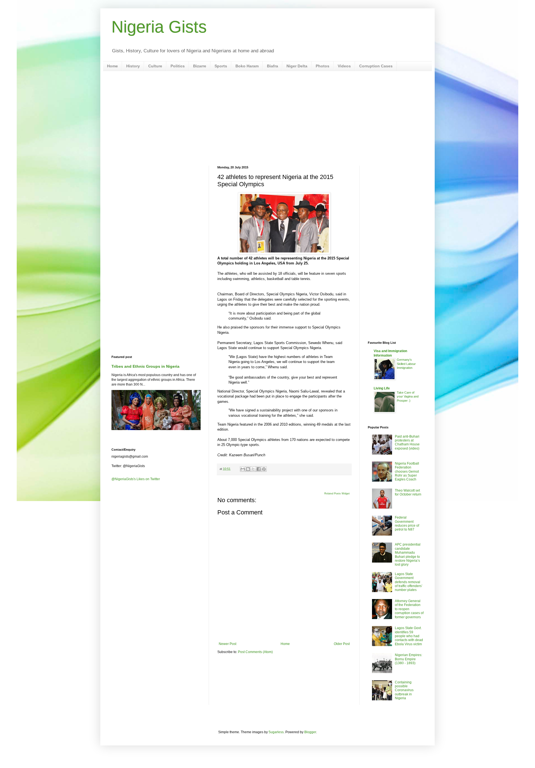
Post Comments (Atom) (255, 652)
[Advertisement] (267, 118)
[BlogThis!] (248, 469)
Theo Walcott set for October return (408, 492)
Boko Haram (247, 66)
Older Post (342, 644)
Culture (155, 66)
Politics (178, 66)
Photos (322, 66)
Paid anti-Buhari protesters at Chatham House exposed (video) (407, 442)
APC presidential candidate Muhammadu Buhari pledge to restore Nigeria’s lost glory (407, 554)
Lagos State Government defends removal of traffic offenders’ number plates (408, 582)
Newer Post (227, 644)
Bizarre (199, 66)
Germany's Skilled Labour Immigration (406, 364)
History (133, 66)
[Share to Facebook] (258, 469)
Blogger (310, 732)
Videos (344, 66)
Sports (221, 66)
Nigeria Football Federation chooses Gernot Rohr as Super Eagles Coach (407, 472)
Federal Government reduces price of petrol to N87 (407, 523)
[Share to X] (253, 469)
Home (112, 66)
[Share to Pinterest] (264, 469)
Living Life (382, 388)
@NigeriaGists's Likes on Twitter (135, 479)
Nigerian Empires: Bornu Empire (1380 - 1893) (408, 659)
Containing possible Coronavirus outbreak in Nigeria (404, 690)
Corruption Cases (376, 66)
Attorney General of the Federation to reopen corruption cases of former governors (409, 609)
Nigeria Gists (159, 27)
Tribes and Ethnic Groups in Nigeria (145, 366)
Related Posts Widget (337, 493)
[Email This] (242, 469)
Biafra (272, 66)
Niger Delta (296, 66)
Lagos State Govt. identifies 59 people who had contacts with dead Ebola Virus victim (409, 636)
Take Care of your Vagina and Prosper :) (408, 397)
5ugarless (276, 732)
